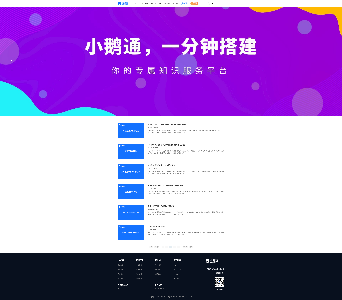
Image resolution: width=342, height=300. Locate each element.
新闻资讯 (167, 3)
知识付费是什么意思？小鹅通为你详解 (161, 165)
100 (167, 247)
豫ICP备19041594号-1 (186, 297)
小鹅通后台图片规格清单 (156, 226)
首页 (136, 3)
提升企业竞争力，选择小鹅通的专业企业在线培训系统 (167, 124)
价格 (160, 3)
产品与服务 (144, 3)
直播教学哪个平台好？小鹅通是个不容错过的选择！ (166, 186)
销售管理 (139, 274)
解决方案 (153, 3)
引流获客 (139, 265)
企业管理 (139, 278)
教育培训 (120, 269)
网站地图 (176, 278)
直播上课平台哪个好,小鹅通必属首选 (161, 206)
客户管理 (139, 269)
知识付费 (120, 278)
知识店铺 (120, 265)
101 (171, 247)
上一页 (157, 247)
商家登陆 (185, 3)
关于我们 (175, 3)
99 (163, 247)
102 (175, 247)
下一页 (185, 247)
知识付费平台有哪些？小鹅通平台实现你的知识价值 (166, 145)
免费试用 (194, 3)
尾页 (191, 247)
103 (179, 247)
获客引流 (120, 274)
